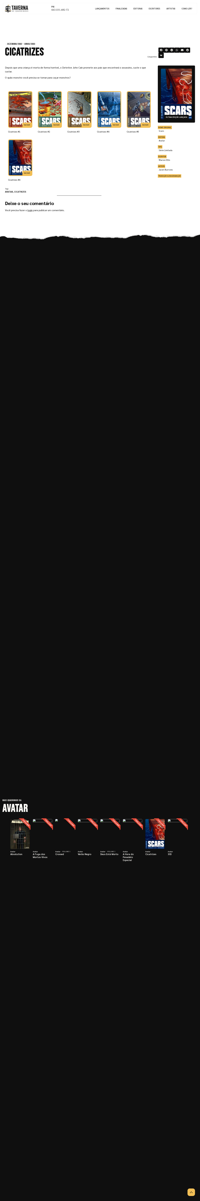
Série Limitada (165, 150)
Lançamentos (102, 8)
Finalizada (26, 823)
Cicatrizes (20, 191)
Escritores (154, 8)
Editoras (137, 8)
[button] (161, 50)
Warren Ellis (164, 159)
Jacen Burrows (166, 169)
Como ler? (187, 8)
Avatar (9, 191)
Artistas (170, 8)
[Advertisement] (177, 200)
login (30, 210)
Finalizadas (121, 8)
